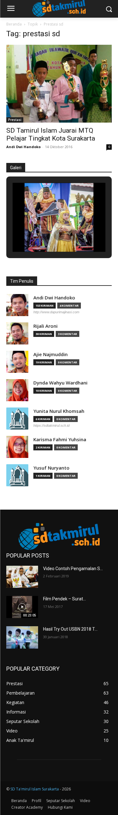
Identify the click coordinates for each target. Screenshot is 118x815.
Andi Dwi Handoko (23, 146)
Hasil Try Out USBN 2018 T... (70, 629)
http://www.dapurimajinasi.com (56, 312)
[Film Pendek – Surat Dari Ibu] (22, 607)
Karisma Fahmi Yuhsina (59, 439)
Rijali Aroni (45, 326)
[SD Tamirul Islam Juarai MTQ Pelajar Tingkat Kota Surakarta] (59, 84)
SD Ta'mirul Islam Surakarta (34, 789)
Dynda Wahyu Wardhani (60, 383)
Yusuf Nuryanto (51, 468)
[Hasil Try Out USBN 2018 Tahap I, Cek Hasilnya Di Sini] (22, 637)
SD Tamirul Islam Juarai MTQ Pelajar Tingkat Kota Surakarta (50, 134)
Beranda (14, 24)
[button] (44, 235)
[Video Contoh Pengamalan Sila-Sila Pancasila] (22, 577)
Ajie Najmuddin (50, 354)
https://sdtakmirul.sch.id (51, 425)
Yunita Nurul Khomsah (58, 411)
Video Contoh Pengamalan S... (73, 568)
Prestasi (14, 120)
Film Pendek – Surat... (64, 598)
